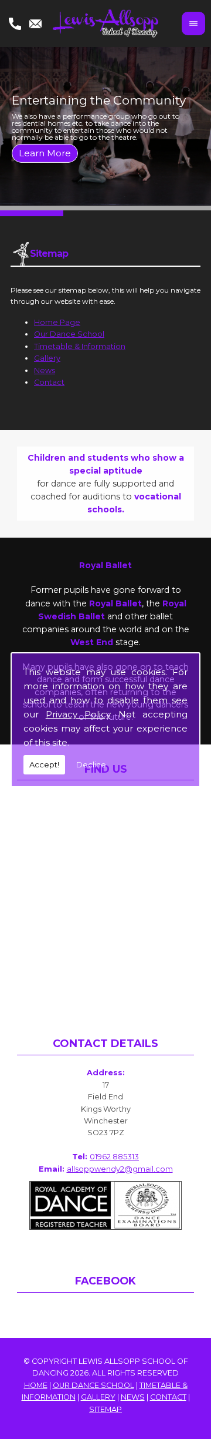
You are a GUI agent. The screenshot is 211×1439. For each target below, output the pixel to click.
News (44, 370)
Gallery (47, 358)
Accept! (44, 764)
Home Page (57, 322)
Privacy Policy (78, 714)
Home (35, 1385)
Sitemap (105, 1409)
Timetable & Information (79, 346)
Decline (91, 764)
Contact (49, 382)
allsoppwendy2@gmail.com (120, 1169)
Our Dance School (69, 334)
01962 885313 (114, 1156)
